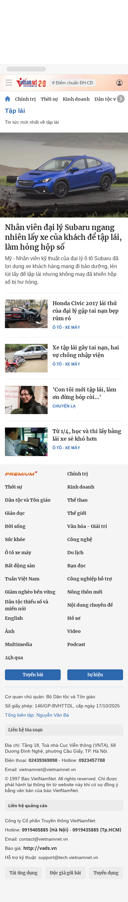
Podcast (76, 644)
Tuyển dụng (106, 873)
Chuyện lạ (64, 406)
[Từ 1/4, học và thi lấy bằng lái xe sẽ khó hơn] (26, 442)
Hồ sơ (73, 618)
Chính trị (25, 99)
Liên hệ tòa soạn (25, 730)
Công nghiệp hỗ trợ (89, 579)
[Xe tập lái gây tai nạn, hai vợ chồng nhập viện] (26, 358)
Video (74, 631)
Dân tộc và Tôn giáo (28, 500)
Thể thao (77, 500)
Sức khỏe (15, 539)
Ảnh (9, 631)
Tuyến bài (33, 675)
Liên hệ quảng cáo (27, 805)
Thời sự (49, 99)
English (14, 618)
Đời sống (15, 526)
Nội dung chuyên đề (90, 605)
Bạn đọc (76, 566)
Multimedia (18, 644)
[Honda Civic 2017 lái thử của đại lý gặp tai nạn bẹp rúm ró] (26, 314)
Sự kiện (95, 675)
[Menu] (9, 83)
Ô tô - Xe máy (66, 327)
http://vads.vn (40, 848)
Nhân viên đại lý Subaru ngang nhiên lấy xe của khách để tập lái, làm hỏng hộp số (63, 237)
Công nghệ (79, 539)
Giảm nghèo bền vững (30, 592)
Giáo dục (15, 513)
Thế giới (76, 513)
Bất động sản (20, 566)
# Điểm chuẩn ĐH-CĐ (72, 82)
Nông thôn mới (84, 592)
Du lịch (75, 553)
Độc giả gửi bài (65, 873)
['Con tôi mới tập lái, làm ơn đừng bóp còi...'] (26, 400)
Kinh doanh (76, 99)
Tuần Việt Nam (22, 579)
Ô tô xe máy (18, 553)
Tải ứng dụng (23, 873)
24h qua (14, 658)
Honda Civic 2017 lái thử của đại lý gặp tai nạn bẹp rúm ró (85, 311)
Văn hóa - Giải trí (87, 526)
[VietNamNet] (7, 99)
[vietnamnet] (31, 85)
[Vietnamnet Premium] (21, 477)
